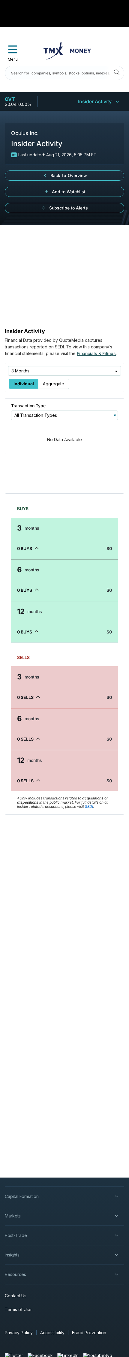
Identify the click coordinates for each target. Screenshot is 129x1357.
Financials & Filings (96, 353)
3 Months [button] (20, 370)
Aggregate (53, 383)
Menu (13, 59)
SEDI (89, 806)
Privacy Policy (19, 1332)
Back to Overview (68, 175)
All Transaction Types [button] (35, 415)
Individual (24, 383)
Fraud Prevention (89, 1332)
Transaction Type (28, 405)
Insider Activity (95, 101)
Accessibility (52, 1332)
